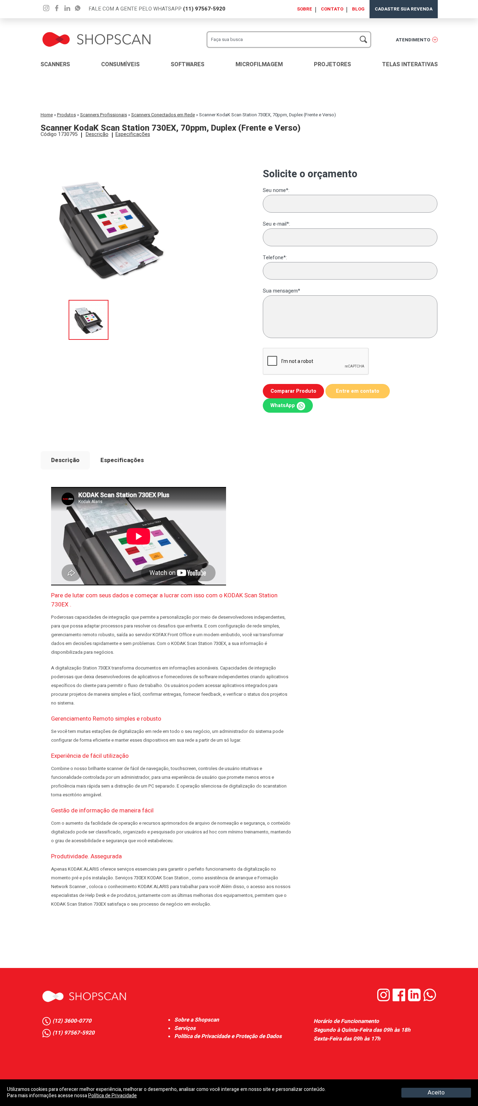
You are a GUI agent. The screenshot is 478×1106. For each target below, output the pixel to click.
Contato (332, 9)
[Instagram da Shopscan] (385, 999)
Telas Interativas (410, 64)
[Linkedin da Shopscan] (415, 999)
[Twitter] (67, 8)
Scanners (55, 64)
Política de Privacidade (112, 1095)
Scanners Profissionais (103, 114)
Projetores (332, 64)
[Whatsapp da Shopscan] (430, 999)
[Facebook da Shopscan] (400, 999)
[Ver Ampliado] (88, 303)
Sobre (304, 9)
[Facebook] (57, 8)
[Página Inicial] (97, 33)
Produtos (66, 114)
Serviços (185, 1028)
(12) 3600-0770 (71, 1021)
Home (47, 114)
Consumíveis (120, 64)
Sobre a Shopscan (196, 1020)
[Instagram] (46, 8)
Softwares (187, 64)
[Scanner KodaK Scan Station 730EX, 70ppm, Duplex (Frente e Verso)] (111, 160)
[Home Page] (84, 996)
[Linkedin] (78, 8)
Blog (358, 9)
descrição (97, 134)
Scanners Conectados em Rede (163, 114)
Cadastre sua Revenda (404, 9)
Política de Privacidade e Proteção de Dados (228, 1036)
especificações (132, 134)
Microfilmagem (259, 64)
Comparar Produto (293, 391)
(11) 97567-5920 (204, 9)
